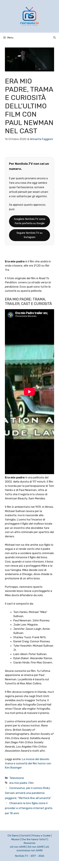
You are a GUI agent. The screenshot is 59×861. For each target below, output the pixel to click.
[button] (54, 38)
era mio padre (18, 782)
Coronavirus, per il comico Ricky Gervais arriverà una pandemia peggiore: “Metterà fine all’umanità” (28, 793)
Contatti (25, 835)
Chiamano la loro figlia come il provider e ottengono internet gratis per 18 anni (28, 808)
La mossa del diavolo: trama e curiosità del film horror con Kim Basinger (28, 763)
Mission (15, 839)
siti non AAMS (18, 846)
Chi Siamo (13, 835)
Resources (29, 843)
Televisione (16, 778)
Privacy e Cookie (41, 835)
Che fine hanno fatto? (34, 839)
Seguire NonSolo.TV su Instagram (29, 235)
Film (31, 782)
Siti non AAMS (36, 846)
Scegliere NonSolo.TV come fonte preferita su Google (29, 221)
